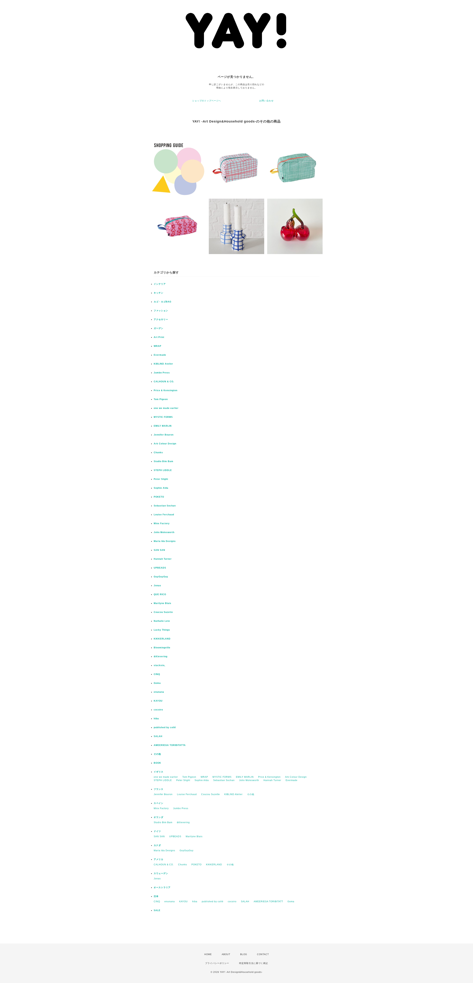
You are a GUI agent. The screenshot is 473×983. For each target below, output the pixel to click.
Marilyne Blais (162, 603)
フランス (158, 789)
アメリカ (158, 859)
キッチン (158, 293)
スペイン (158, 803)
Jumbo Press (162, 372)
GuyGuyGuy (161, 576)
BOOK (157, 763)
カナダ (157, 845)
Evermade (160, 355)
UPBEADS (160, 568)
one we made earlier (166, 408)
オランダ (158, 817)
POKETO (159, 497)
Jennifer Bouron (163, 434)
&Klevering (160, 656)
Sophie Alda (161, 488)
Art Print (159, 337)
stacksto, (159, 665)
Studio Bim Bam (163, 461)
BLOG (243, 954)
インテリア (160, 284)
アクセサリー (161, 319)
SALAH (158, 736)
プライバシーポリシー (217, 963)
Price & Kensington (165, 390)
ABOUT (226, 954)
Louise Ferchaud (164, 514)
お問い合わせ (266, 100)
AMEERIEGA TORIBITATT (268, 901)
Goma (157, 683)
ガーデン (158, 328)
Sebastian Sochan (165, 505)
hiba (156, 718)
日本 (156, 896)
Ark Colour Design (165, 443)
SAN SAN (159, 550)
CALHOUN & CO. (164, 381)
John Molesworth (164, 532)
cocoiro (158, 709)
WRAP (157, 346)
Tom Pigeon (161, 399)
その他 (157, 754)
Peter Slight (161, 479)
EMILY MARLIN (163, 426)
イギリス (158, 772)
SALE (157, 910)
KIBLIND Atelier (163, 364)
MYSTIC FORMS (163, 417)
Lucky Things (162, 630)
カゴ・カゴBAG (162, 301)
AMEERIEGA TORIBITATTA (170, 745)
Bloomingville (162, 647)
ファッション (161, 310)
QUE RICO (160, 594)
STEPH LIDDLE (163, 470)
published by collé (165, 727)
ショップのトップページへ (206, 100)
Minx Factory (162, 523)
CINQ (157, 674)
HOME (208, 954)
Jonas (157, 585)
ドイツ (157, 831)
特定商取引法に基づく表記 (253, 963)
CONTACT (263, 954)
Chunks (158, 452)
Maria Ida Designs (165, 541)
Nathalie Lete (162, 621)
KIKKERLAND (162, 638)
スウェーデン (161, 873)
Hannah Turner (163, 559)
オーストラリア (162, 887)
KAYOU (158, 701)
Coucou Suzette (163, 612)
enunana (159, 692)
